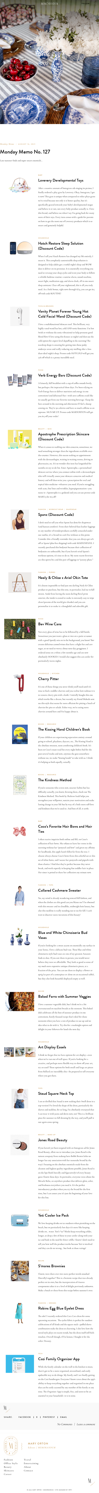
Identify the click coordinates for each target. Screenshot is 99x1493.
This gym (49, 196)
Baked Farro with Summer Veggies (64, 996)
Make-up (51, 1135)
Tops (51, 885)
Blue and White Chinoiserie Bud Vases (62, 935)
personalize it (44, 606)
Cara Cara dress (74, 1316)
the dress (77, 1332)
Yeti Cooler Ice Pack (53, 1215)
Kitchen (55, 673)
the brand (75, 1189)
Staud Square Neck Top (56, 1093)
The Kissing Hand (83, 741)
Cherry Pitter (48, 679)
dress (75, 1105)
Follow (86, 4)
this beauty (75, 914)
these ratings (79, 1248)
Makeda (86, 699)
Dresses (52, 1303)
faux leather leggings (86, 526)
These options (55, 1067)
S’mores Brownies (51, 1266)
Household (43, 238)
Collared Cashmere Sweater (59, 890)
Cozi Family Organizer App (59, 1359)
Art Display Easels (52, 1047)
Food (40, 370)
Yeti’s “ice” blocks (62, 1231)
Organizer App (54, 1391)
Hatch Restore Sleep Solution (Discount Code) (60, 246)
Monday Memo (7, 144)
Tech (40, 1354)
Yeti (80, 1244)
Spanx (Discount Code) (56, 514)
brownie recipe (71, 1278)
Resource (51, 724)
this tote (64, 589)
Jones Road (81, 1152)
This (80, 1113)
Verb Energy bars (46, 391)
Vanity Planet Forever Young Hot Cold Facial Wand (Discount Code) (64, 314)
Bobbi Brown (77, 1156)
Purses (52, 572)
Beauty (41, 429)
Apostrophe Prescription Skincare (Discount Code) (63, 436)
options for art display (76, 1055)
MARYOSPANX (84, 543)
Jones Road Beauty (52, 1140)
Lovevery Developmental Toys (60, 180)
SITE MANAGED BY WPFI (63, 1490)
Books (41, 724)
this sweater (48, 906)
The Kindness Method (55, 780)
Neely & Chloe (86, 585)
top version (43, 1105)
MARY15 (42, 496)
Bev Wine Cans (49, 624)
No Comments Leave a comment (76, 1424)
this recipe (68, 1290)
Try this (63, 1025)
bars (40, 403)
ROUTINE (56, 293)
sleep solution (79, 260)
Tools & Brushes (45, 306)
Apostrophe (72, 467)
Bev (92, 640)
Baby (40, 175)
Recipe (41, 991)
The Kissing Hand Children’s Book (64, 729)
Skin (50, 429)
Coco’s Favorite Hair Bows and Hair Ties (65, 829)
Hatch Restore (59, 256)
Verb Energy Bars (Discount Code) (65, 375)
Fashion (42, 509)
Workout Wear (56, 509)
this (77, 285)
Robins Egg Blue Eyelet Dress (61, 1308)
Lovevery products (73, 221)
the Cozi (45, 1379)
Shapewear (71, 509)
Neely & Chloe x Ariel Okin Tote (63, 577)
